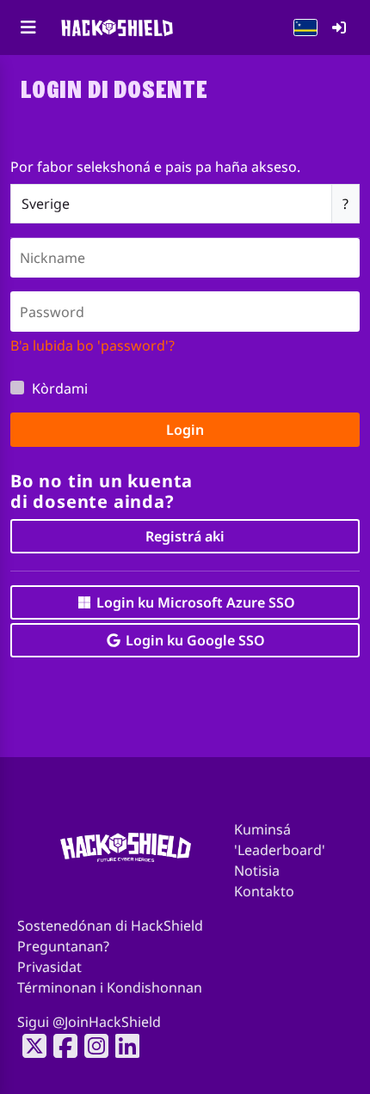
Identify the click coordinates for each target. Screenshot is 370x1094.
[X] (29, 1046)
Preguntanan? (63, 946)
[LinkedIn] (122, 1046)
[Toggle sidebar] (28, 27)
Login (185, 429)
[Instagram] (91, 1046)
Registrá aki (185, 536)
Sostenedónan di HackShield (110, 925)
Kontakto (264, 891)
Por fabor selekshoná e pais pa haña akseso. (155, 166)
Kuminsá (262, 829)
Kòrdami (60, 388)
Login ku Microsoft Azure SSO (194, 602)
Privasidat (49, 966)
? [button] (345, 203)
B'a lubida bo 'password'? (92, 345)
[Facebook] (60, 1046)
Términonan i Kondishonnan (109, 987)
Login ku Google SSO (193, 640)
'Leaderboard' (279, 849)
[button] (305, 27)
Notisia (257, 870)
